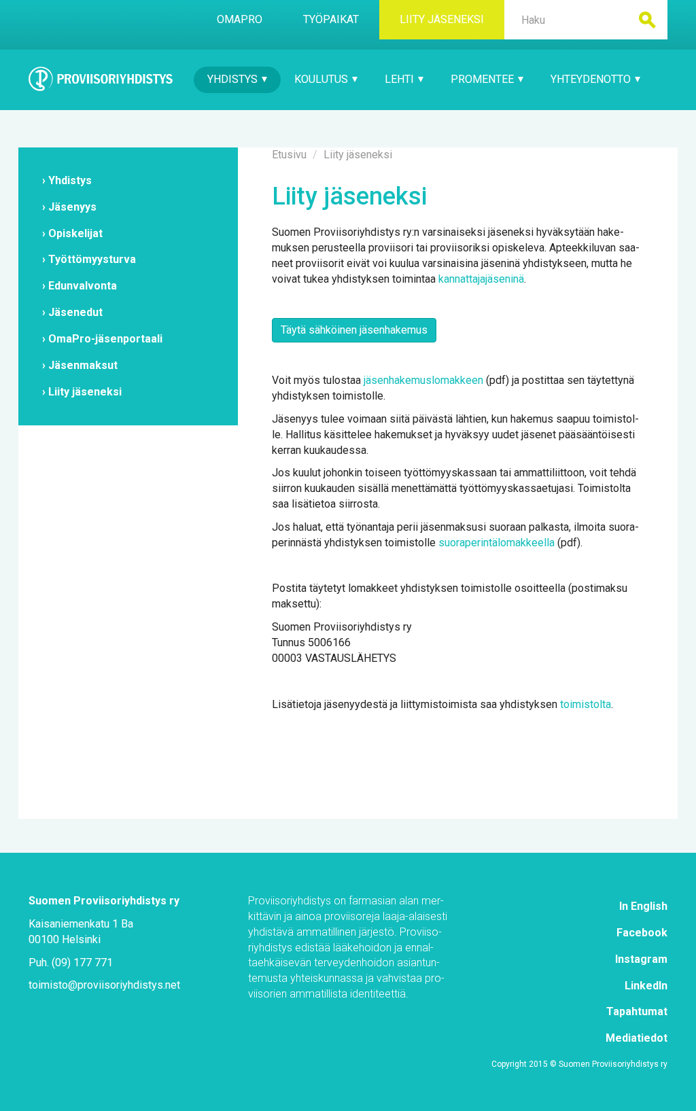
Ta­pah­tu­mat (636, 1011)
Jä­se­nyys (72, 206)
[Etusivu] (101, 79)
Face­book (641, 932)
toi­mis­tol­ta (585, 704)
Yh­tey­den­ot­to (592, 79)
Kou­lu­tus (322, 79)
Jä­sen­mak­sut (83, 365)
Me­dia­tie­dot (636, 1037)
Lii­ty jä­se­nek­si (442, 19)
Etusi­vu (289, 154)
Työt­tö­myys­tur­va (92, 259)
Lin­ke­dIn (646, 985)
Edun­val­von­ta (82, 285)
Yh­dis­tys (233, 79)
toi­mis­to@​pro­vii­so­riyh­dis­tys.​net (104, 984)
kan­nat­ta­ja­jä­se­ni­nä (481, 278)
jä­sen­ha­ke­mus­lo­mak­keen (423, 380)
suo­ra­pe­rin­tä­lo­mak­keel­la (496, 542)
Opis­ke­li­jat (75, 233)
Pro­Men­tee (484, 79)
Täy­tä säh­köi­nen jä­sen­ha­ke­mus (354, 329)
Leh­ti (401, 79)
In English (643, 906)
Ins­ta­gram (641, 959)
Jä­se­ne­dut (75, 312)
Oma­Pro (239, 19)
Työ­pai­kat (331, 19)
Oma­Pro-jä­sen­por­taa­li (105, 338)
